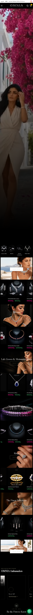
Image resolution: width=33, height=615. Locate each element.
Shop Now (16, 269)
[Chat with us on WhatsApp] (29, 611)
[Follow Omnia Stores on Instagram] (31, 1)
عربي (2, 1)
